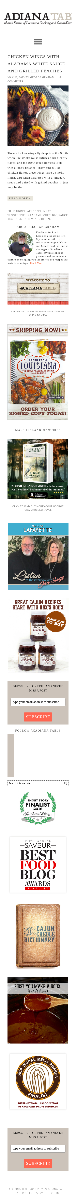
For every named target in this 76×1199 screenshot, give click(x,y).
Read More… (38, 263)
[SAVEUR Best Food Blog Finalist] (37, 896)
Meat (47, 211)
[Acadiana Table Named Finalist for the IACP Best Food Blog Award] (37, 1113)
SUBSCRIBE (38, 716)
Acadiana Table (38, 16)
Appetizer (34, 211)
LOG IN (54, 1193)
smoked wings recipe (35, 219)
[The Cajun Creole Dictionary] (37, 970)
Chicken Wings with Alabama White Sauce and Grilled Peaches (36, 64)
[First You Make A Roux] (37, 1045)
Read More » (20, 198)
